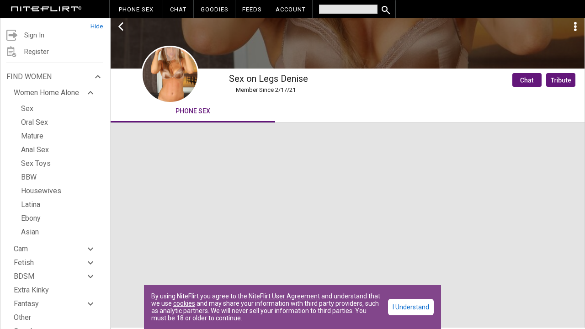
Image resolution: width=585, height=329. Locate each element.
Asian (30, 232)
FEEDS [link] (252, 9)
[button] (55, 24)
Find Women (29, 76)
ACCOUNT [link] (291, 9)
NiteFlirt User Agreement (284, 296)
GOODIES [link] (215, 9)
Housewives (41, 190)
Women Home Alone (46, 92)
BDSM (24, 276)
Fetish (24, 262)
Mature (32, 136)
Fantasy (26, 303)
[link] (46, 10)
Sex (27, 108)
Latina (30, 204)
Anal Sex (35, 149)
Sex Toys (36, 163)
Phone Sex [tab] (193, 111)
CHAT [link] (178, 9)
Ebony (31, 218)
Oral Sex (34, 122)
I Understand (411, 307)
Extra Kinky (31, 290)
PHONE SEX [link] (136, 9)
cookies (184, 303)
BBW (29, 177)
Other (22, 317)
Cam (21, 248)
